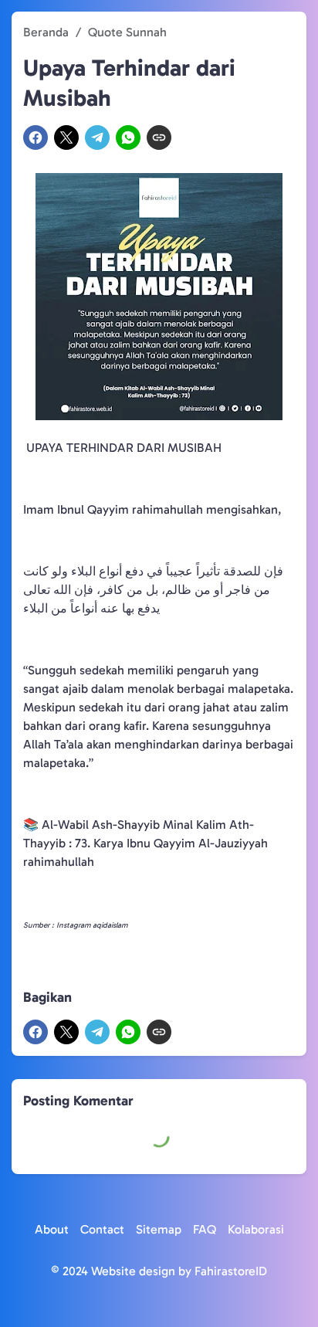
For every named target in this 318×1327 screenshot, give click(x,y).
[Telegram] (97, 137)
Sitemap (158, 1229)
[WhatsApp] (128, 137)
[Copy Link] (159, 137)
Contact (102, 1229)
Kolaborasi (256, 1229)
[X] (66, 137)
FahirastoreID (231, 1271)
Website (113, 1271)
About (52, 1229)
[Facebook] (35, 137)
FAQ (204, 1229)
